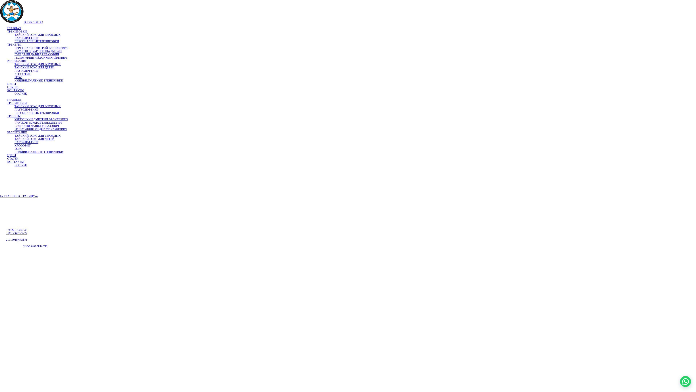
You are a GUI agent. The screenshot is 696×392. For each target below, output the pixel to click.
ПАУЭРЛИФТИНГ (26, 38)
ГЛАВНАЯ (14, 28)
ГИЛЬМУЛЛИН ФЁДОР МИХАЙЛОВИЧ (40, 57)
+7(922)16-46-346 (16, 229)
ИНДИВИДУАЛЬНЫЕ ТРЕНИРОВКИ (38, 80)
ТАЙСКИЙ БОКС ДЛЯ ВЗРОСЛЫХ (37, 34)
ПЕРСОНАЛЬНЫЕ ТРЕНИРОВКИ (36, 41)
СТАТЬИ (12, 87)
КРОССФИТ (22, 73)
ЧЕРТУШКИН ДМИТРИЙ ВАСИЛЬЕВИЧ (41, 47)
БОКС (18, 77)
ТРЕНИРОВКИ (17, 31)
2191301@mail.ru (16, 239)
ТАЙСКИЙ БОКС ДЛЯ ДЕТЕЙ (34, 67)
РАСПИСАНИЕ (17, 60)
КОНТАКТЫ (15, 90)
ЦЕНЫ (11, 83)
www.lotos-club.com (35, 245)
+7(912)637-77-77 (16, 233)
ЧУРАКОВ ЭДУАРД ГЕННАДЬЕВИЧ (38, 51)
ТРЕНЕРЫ (14, 44)
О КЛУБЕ (20, 93)
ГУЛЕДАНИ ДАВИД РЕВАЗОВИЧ (36, 54)
